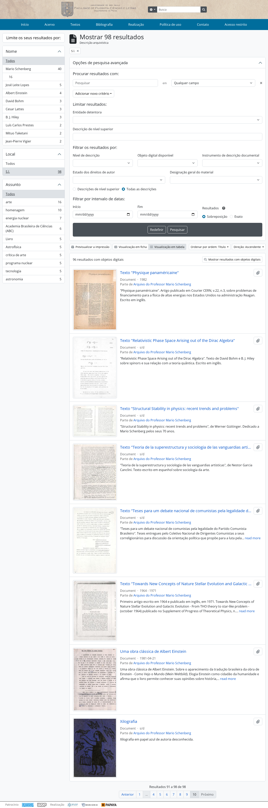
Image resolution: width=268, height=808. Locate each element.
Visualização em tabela (169, 247)
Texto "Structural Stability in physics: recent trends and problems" (179, 408)
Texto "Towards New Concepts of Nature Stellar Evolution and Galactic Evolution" (186, 583)
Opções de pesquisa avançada (100, 62)
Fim (140, 207)
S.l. (33, 172)
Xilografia (128, 721)
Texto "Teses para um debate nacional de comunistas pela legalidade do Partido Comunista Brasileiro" (186, 510)
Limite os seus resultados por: (33, 37)
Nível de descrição (86, 155)
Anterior (127, 794)
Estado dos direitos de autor (94, 172)
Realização (136, 24)
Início (25, 24)
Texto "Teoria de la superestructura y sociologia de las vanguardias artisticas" (186, 447)
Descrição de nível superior (93, 129)
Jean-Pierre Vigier (33, 142)
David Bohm (33, 102)
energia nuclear (33, 219)
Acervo (50, 24)
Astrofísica (33, 248)
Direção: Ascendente (248, 247)
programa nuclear (33, 264)
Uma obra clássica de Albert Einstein (153, 651)
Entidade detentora (87, 112)
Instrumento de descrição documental (230, 155)
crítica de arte (33, 256)
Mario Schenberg (33, 70)
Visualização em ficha (132, 247)
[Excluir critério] (261, 83)
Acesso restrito (236, 24)
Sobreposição (217, 216)
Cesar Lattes (33, 110)
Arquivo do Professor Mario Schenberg (162, 284)
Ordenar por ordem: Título (208, 247)
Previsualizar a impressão (92, 247)
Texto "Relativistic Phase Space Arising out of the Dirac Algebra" (177, 340)
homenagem (33, 211)
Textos (75, 24)
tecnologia (33, 272)
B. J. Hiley (33, 118)
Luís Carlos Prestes (33, 126)
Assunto (13, 184)
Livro (33, 240)
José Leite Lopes (33, 86)
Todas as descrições (141, 189)
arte (33, 203)
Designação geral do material (191, 172)
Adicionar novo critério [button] (92, 93)
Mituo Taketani (33, 134)
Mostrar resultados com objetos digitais (234, 259)
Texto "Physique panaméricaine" (149, 272)
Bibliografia (104, 24)
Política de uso (170, 24)
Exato (238, 216)
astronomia (33, 280)
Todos (10, 61)
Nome (11, 51)
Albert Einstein (33, 94)
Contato (203, 24)
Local (10, 154)
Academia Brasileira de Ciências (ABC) (33, 228)
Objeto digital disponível (155, 155)
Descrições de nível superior (98, 189)
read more (253, 538)
